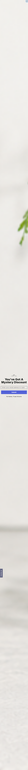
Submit (14, 392)
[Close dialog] (27, 1)
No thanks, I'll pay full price (14, 396)
